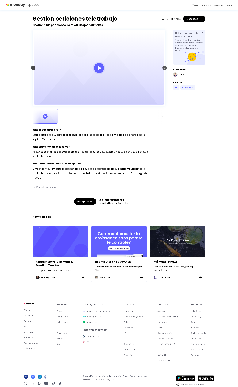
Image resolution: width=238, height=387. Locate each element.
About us (218, 4)
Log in (229, 4)
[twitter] (25, 384)
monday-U (162, 322)
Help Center (196, 311)
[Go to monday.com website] (30, 305)
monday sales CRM (95, 316)
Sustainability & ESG (166, 344)
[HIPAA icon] (45, 377)
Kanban (60, 338)
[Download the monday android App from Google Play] (185, 378)
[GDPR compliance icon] (26, 377)
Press (159, 327)
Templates (28, 321)
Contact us (29, 315)
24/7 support (29, 348)
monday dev (92, 322)
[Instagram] (53, 383)
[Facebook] (39, 383)
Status (125, 376)
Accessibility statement (192, 384)
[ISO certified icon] (33, 377)
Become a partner (165, 338)
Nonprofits (28, 337)
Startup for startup (199, 333)
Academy (195, 327)
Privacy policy (115, 376)
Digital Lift (161, 355)
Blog (193, 322)
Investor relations (165, 360)
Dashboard (62, 333)
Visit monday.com (201, 4)
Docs (59, 311)
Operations (129, 344)
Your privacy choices (139, 376)
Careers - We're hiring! (167, 316)
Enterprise (28, 332)
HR (125, 333)
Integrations (62, 316)
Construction (129, 349)
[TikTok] (60, 383)
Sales (126, 322)
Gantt (59, 344)
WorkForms (92, 342)
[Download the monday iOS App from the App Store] (206, 380)
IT (124, 338)
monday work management (99, 311)
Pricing (27, 310)
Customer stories (165, 333)
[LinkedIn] (32, 383)
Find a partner (197, 349)
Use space (60, 241)
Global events (197, 338)
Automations (62, 322)
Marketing (128, 311)
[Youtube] (46, 383)
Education (128, 355)
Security (86, 376)
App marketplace (32, 343)
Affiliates (161, 349)
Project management (133, 316)
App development (199, 344)
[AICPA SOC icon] (40, 377)
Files (59, 327)
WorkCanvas (93, 336)
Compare (195, 355)
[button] (175, 19)
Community (196, 316)
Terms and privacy (99, 376)
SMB (26, 326)
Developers (129, 327)
